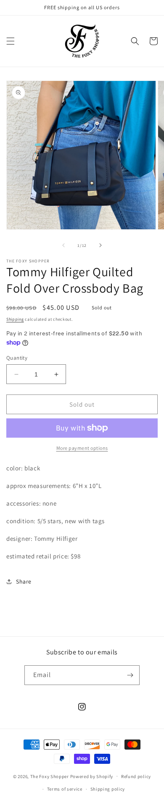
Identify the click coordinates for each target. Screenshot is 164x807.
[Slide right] (100, 245)
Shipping (15, 319)
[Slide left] (63, 245)
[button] (10, 41)
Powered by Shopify (92, 776)
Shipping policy (107, 789)
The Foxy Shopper (49, 776)
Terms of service (64, 789)
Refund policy (136, 776)
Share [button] (24, 581)
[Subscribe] (130, 675)
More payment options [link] (82, 448)
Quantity (16, 357)
